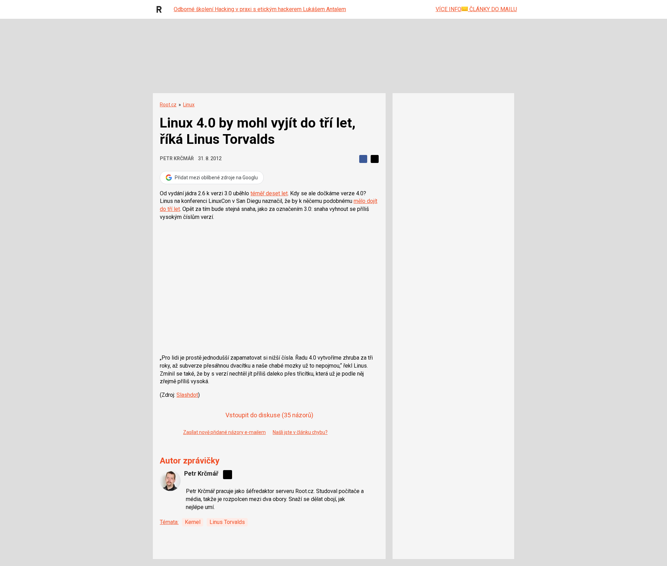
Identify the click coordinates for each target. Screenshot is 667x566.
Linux (189, 104)
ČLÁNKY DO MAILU (492, 9)
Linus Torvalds (227, 522)
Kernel (192, 522)
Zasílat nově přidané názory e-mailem (224, 432)
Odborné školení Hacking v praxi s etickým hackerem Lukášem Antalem (260, 9)
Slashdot (187, 395)
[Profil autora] (170, 480)
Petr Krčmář (177, 158)
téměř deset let (269, 193)
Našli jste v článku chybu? (300, 432)
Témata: (169, 522)
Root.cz (168, 104)
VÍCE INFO (448, 9)
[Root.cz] (161, 9)
